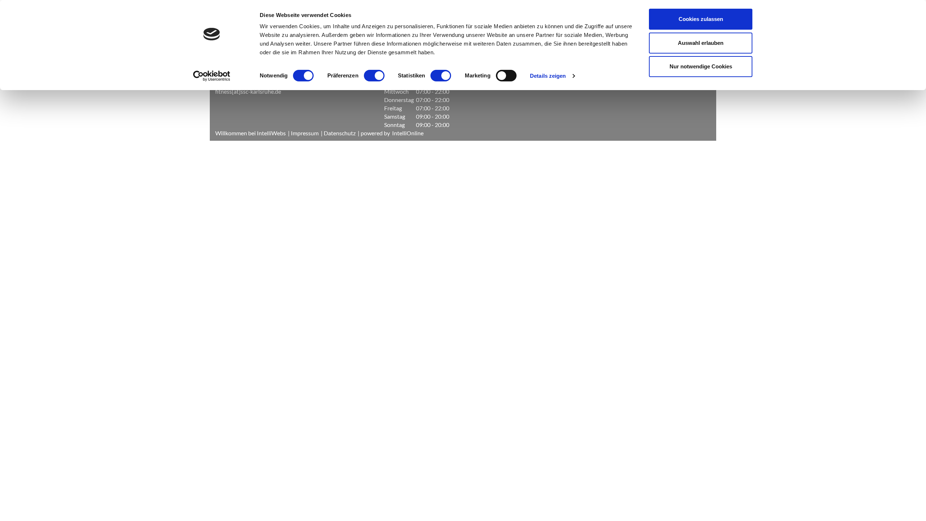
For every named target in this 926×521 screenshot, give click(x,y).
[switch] (374, 75)
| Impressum (303, 133)
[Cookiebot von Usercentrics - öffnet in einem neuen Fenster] (211, 76)
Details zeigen (548, 76)
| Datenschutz (337, 133)
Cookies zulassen (701, 19)
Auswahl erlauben (700, 43)
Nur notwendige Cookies (701, 66)
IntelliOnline (408, 133)
